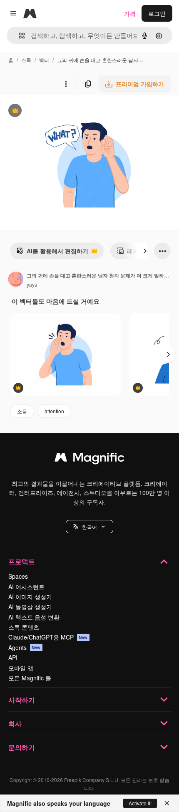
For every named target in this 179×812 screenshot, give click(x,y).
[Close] (167, 803)
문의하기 (21, 747)
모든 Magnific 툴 (29, 678)
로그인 (157, 13)
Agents (24, 647)
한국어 (89, 526)
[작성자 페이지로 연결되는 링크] (15, 280)
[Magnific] (89, 459)
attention (54, 411)
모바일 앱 (20, 668)
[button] (89, 526)
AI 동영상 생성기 (30, 606)
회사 (15, 723)
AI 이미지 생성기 (30, 596)
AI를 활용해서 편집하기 (52, 253)
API (12, 657)
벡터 (44, 59)
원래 (48, 111)
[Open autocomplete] (18, 35)
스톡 (26, 59)
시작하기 (21, 700)
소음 (22, 411)
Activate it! (140, 803)
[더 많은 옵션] (65, 83)
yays (32, 284)
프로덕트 (21, 561)
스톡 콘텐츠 (23, 627)
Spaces (18, 576)
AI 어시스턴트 (26, 586)
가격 (130, 13)
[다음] (144, 250)
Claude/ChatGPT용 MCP (48, 637)
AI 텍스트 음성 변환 (34, 617)
